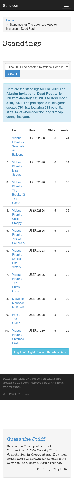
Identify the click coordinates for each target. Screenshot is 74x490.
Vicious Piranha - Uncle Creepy (18, 216)
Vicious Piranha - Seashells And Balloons (18, 146)
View (11, 74)
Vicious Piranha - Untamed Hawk (18, 336)
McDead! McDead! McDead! (18, 303)
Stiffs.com (11, 5)
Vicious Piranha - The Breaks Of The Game (18, 192)
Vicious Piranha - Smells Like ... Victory (18, 258)
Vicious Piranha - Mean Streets (18, 168)
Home (10, 20)
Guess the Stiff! (27, 439)
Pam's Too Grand (16, 318)
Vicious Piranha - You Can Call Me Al (18, 236)
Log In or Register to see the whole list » (40, 352)
